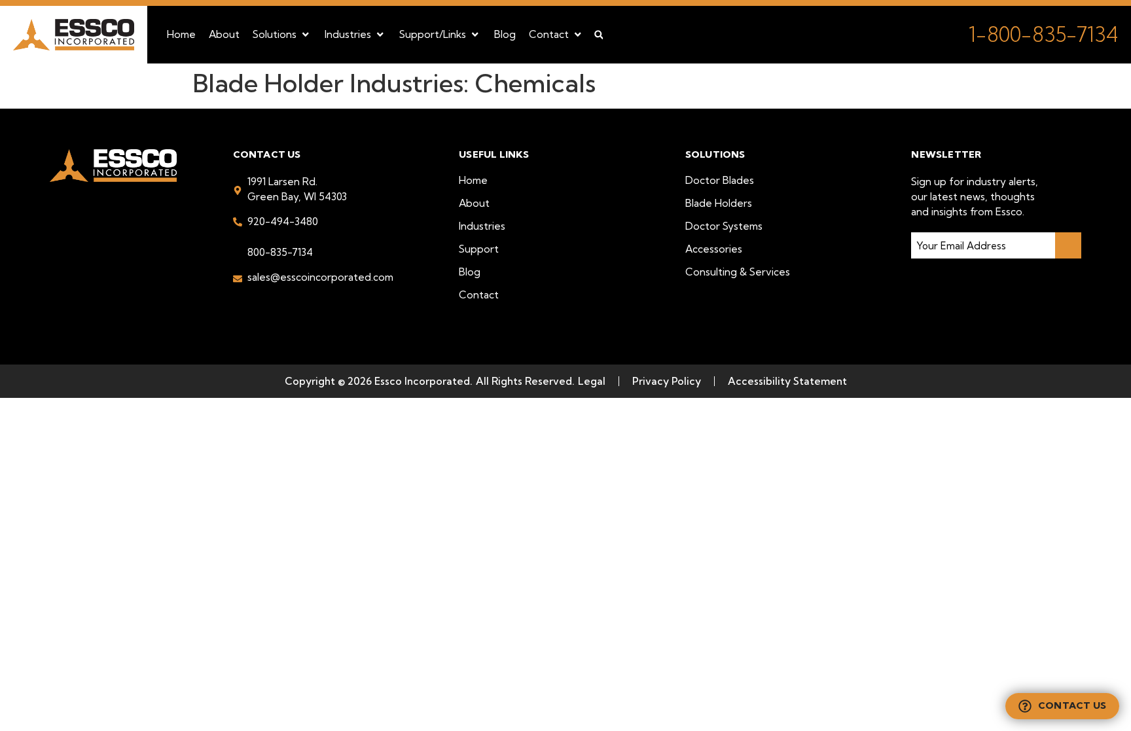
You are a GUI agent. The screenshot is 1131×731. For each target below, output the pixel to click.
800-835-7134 (280, 252)
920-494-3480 (282, 221)
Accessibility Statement (787, 381)
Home (473, 180)
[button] (282, 34)
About (474, 203)
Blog (469, 272)
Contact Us (1072, 705)
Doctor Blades (719, 180)
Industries (482, 226)
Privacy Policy (666, 381)
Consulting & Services (737, 272)
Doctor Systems (724, 226)
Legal (591, 381)
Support (479, 249)
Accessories (713, 249)
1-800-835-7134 (1043, 34)
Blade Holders (718, 203)
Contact (479, 295)
